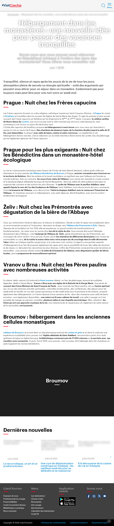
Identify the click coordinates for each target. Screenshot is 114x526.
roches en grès (75, 332)
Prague (97, 113)
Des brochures (37, 508)
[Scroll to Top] (109, 521)
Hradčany (9, 116)
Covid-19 (35, 514)
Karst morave (46, 280)
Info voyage (36, 505)
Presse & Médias (10, 502)
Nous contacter (9, 511)
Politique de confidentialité (53, 522)
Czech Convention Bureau (14, 505)
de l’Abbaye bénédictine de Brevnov (47, 173)
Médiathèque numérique (13, 508)
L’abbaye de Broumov (13, 332)
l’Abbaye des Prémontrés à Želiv (82, 225)
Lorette (25, 121)
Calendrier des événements (42, 511)
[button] (103, 5)
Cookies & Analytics (79, 522)
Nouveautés (13, 14)
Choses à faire (37, 499)
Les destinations (38, 496)
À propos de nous (10, 496)
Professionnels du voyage (14, 499)
